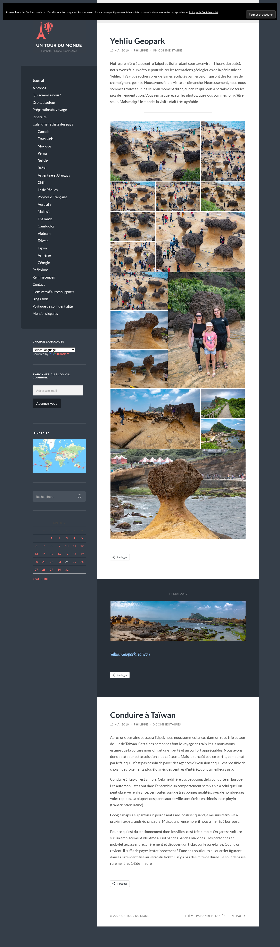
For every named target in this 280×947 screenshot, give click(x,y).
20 (36, 561)
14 (44, 553)
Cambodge (46, 226)
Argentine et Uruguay (54, 175)
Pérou (42, 153)
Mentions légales (45, 313)
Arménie (44, 255)
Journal (38, 80)
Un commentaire (167, 50)
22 (51, 561)
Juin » (45, 578)
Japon (42, 248)
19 (82, 553)
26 (82, 561)
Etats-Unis (45, 139)
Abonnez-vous (46, 403)
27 (36, 569)
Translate (63, 354)
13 (36, 553)
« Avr (36, 578)
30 (59, 569)
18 (74, 553)
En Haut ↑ (238, 915)
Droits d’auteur (44, 102)
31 (66, 569)
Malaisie (44, 211)
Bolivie (43, 161)
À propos (39, 88)
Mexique (44, 146)
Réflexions (40, 270)
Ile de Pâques (48, 190)
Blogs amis (40, 299)
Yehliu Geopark (137, 41)
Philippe (141, 50)
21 (44, 561)
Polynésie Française (52, 197)
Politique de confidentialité (53, 306)
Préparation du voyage (50, 109)
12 (82, 546)
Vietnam (44, 233)
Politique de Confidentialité (203, 12)
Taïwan (43, 241)
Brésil (42, 168)
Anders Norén (214, 915)
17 (66, 553)
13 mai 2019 (119, 50)
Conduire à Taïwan (143, 715)
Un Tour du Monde (136, 915)
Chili (41, 182)
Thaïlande (45, 219)
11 (74, 546)
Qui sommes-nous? (47, 95)
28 (44, 569)
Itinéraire (40, 117)
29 (51, 569)
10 (66, 546)
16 (59, 553)
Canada (44, 131)
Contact (39, 284)
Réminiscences (44, 277)
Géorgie (44, 262)
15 (51, 553)
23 (59, 561)
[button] (155, 151)
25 (74, 561)
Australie (44, 204)
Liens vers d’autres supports (53, 292)
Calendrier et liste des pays (53, 124)
